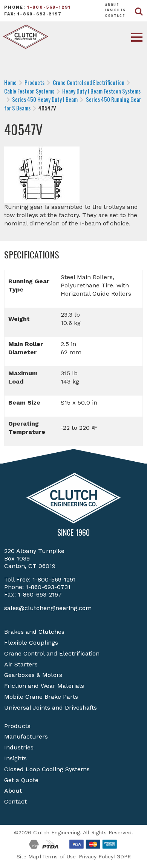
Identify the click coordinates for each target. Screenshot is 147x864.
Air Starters (21, 664)
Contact (115, 15)
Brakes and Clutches (34, 631)
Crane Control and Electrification (52, 653)
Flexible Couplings (31, 642)
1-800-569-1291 (49, 7)
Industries (19, 747)
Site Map (28, 856)
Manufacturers (26, 736)
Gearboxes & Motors (33, 674)
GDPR (123, 856)
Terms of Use (59, 856)
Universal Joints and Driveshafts (50, 707)
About (112, 4)
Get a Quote (21, 780)
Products (17, 726)
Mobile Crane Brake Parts (41, 696)
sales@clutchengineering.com (48, 608)
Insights (115, 9)
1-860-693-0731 (48, 587)
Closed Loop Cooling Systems (47, 769)
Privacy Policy (96, 856)
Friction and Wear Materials (44, 685)
